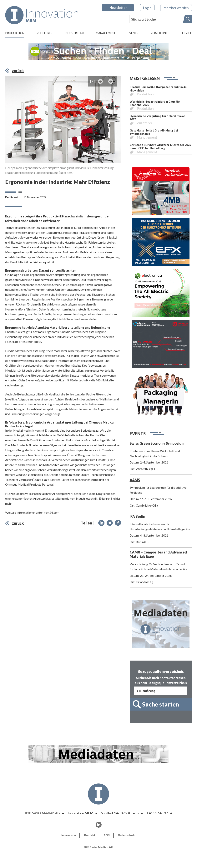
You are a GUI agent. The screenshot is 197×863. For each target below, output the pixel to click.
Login (147, 8)
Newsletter (118, 7)
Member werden (176, 8)
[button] (101, 523)
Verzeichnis (159, 33)
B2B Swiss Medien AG (42, 813)
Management (105, 33)
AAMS (135, 480)
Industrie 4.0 (74, 33)
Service (186, 33)
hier (117, 498)
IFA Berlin (137, 516)
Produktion (14, 33)
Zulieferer (44, 33)
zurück (18, 70)
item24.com (51, 512)
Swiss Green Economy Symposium (157, 443)
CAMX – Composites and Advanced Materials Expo (158, 554)
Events (133, 33)
